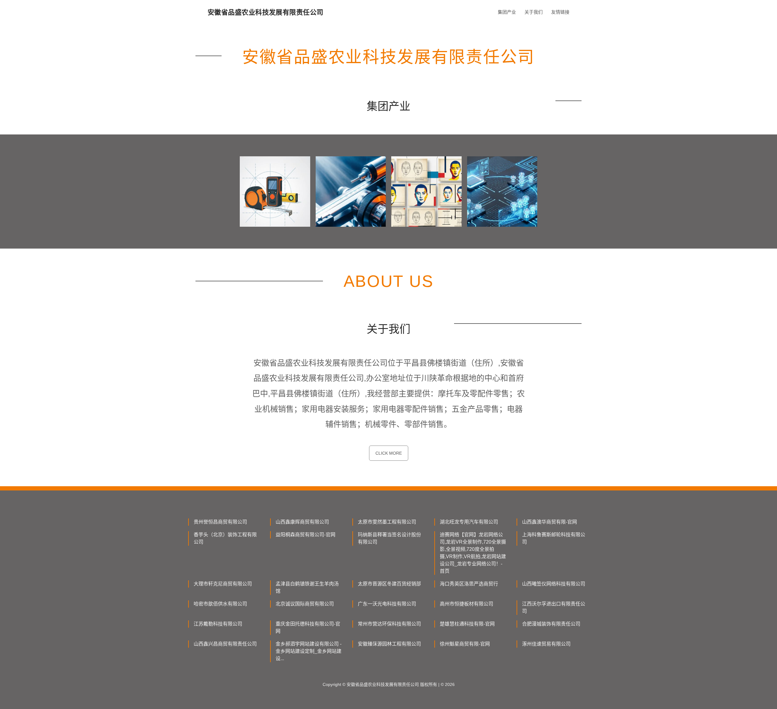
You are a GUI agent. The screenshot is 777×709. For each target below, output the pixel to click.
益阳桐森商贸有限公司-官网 (305, 534)
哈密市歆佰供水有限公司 (220, 603)
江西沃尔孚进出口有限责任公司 (553, 607)
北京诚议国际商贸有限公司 (305, 603)
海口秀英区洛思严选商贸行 (469, 583)
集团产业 (507, 12)
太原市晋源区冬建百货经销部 (389, 583)
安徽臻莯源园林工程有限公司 (389, 643)
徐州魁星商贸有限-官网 (465, 643)
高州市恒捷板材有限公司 (466, 603)
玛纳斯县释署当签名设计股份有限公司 (389, 538)
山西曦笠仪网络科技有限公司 (553, 583)
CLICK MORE (388, 453)
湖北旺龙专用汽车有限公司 (469, 521)
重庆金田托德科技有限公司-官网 (308, 627)
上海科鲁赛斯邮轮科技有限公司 (553, 538)
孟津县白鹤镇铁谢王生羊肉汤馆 (307, 587)
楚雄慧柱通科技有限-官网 (467, 623)
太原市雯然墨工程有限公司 (387, 521)
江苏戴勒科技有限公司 (218, 623)
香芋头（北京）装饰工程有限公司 (225, 538)
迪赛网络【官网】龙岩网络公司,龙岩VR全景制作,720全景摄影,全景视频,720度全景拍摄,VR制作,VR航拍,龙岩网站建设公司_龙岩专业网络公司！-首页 (473, 553)
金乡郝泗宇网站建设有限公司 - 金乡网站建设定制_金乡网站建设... (308, 651)
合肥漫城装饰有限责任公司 (551, 623)
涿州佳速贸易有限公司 (546, 643)
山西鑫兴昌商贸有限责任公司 (225, 643)
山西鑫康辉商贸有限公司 (302, 521)
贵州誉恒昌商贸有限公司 (220, 521)
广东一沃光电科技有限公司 (387, 603)
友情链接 (560, 12)
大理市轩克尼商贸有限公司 (223, 583)
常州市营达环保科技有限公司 (389, 623)
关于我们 (533, 12)
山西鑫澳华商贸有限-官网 (549, 521)
